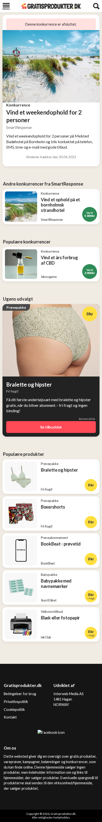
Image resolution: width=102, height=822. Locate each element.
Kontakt (10, 717)
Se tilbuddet (51, 427)
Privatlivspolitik (16, 702)
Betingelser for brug (20, 694)
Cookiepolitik (14, 709)
